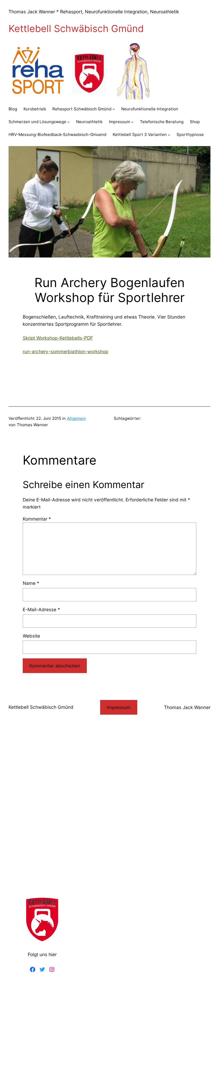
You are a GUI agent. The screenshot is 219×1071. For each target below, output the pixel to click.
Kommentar (37, 519)
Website (31, 636)
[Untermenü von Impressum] (132, 122)
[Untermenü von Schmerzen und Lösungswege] (68, 122)
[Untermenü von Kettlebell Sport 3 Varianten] (169, 135)
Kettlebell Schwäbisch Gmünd (76, 28)
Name (31, 583)
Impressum (119, 707)
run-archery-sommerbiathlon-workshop (65, 351)
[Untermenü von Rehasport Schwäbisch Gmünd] (113, 109)
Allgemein (76, 418)
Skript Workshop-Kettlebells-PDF (58, 338)
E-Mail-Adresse (41, 609)
